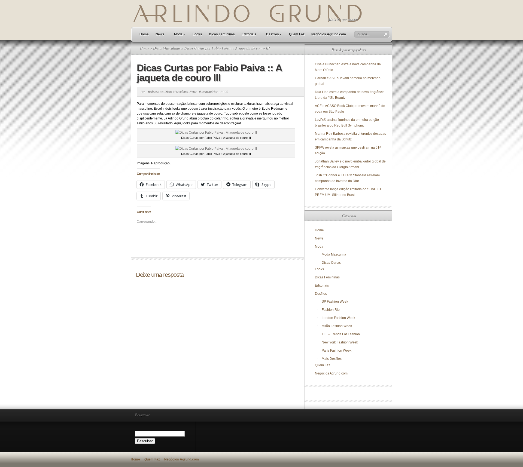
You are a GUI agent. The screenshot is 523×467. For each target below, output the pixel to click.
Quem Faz (297, 34)
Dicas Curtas (331, 263)
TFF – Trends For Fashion (341, 334)
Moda (179, 34)
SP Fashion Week (335, 301)
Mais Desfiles (332, 359)
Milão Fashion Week (337, 326)
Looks (197, 34)
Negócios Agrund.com (328, 34)
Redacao (153, 91)
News (160, 34)
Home (144, 34)
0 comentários (208, 91)
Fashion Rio (331, 310)
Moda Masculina (334, 254)
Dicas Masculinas (166, 48)
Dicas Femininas (222, 34)
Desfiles (274, 34)
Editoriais (249, 34)
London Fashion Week (338, 318)
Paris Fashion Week (336, 350)
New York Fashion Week (340, 342)
